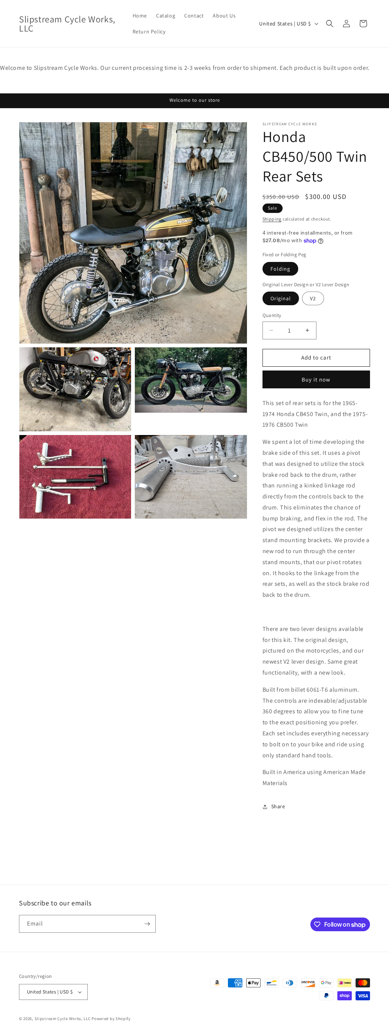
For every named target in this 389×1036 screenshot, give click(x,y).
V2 (313, 298)
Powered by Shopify (111, 1018)
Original (280, 298)
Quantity (271, 315)
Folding (280, 268)
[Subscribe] (147, 924)
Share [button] (278, 806)
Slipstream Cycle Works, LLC (63, 1018)
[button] (329, 23)
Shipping (272, 219)
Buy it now (316, 379)
